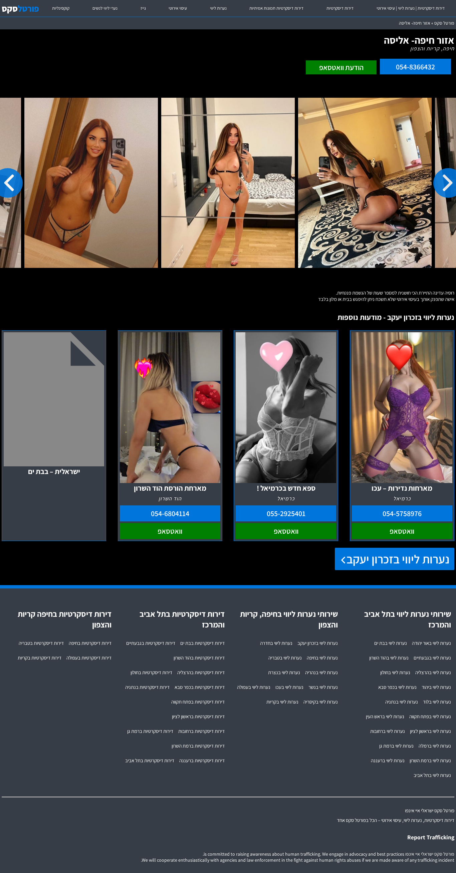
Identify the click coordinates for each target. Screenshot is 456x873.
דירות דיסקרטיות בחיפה (90, 643)
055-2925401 (286, 513)
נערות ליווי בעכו (289, 687)
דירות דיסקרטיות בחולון (151, 672)
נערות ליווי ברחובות (387, 731)
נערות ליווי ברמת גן (396, 746)
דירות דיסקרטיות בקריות (39, 657)
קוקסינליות (60, 8)
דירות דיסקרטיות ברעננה (202, 760)
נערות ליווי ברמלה (435, 746)
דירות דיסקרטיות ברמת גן (150, 731)
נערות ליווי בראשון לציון (430, 731)
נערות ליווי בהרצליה (433, 672)
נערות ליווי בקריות (282, 702)
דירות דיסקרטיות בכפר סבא (200, 687)
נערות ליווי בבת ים (390, 643)
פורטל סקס (444, 23)
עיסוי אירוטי (178, 8)
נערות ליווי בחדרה (276, 643)
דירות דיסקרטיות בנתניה (147, 687)
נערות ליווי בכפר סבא (397, 687)
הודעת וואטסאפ (341, 67)
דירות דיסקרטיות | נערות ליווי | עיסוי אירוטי (411, 8)
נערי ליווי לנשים (105, 8)
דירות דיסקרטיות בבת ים (202, 643)
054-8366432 (415, 66)
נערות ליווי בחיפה (322, 657)
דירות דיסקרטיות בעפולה (88, 657)
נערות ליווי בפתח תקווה (430, 716)
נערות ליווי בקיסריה (320, 702)
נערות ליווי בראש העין (385, 716)
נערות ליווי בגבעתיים (432, 657)
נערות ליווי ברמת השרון (430, 760)
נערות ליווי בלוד (437, 702)
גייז (143, 8)
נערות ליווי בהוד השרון (389, 657)
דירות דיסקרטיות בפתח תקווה (198, 702)
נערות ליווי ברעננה (388, 760)
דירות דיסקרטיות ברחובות (201, 731)
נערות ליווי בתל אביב (432, 775)
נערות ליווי (218, 8)
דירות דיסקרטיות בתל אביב (149, 760)
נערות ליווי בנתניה (401, 702)
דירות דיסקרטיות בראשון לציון (198, 716)
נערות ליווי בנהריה (321, 672)
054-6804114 (170, 513)
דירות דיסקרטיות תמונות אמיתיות (276, 8)
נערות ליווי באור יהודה (431, 643)
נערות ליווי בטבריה (285, 657)
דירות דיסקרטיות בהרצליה (201, 672)
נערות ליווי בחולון (395, 672)
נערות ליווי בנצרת (284, 672)
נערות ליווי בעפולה (253, 687)
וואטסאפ (402, 531)
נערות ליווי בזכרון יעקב (398, 559)
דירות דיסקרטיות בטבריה (41, 643)
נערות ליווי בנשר (323, 687)
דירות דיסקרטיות (340, 8)
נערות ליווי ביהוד (436, 687)
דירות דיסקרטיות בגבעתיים (150, 643)
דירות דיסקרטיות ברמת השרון (198, 746)
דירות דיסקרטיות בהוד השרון (199, 657)
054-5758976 (402, 513)
